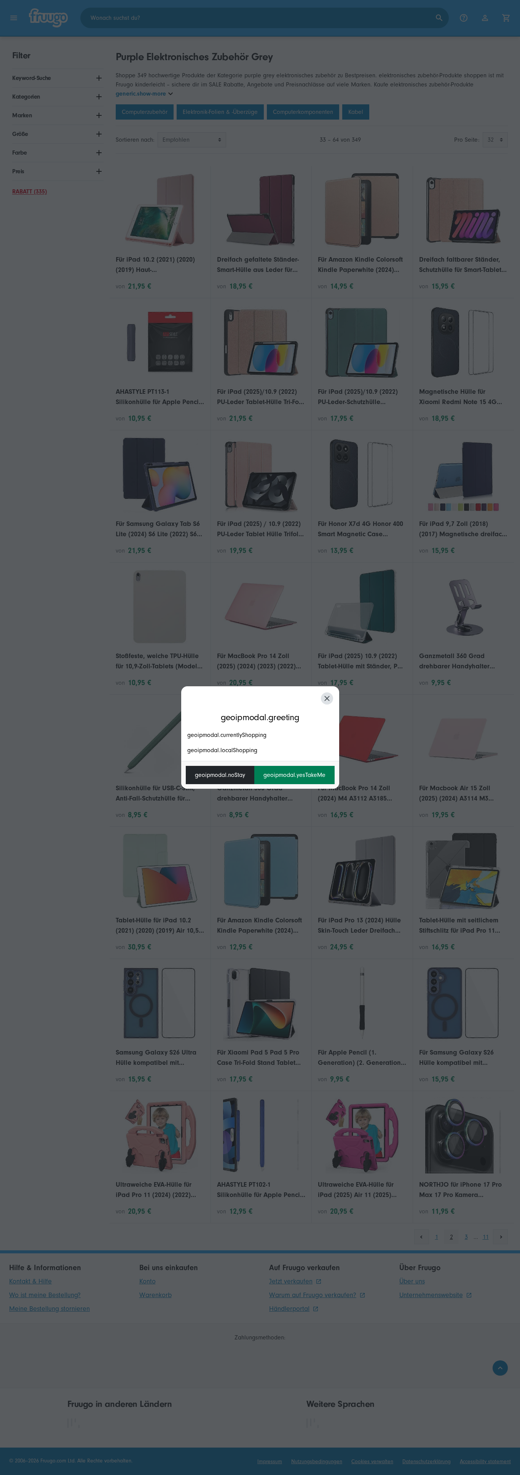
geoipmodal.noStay (220, 775)
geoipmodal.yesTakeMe (294, 775)
